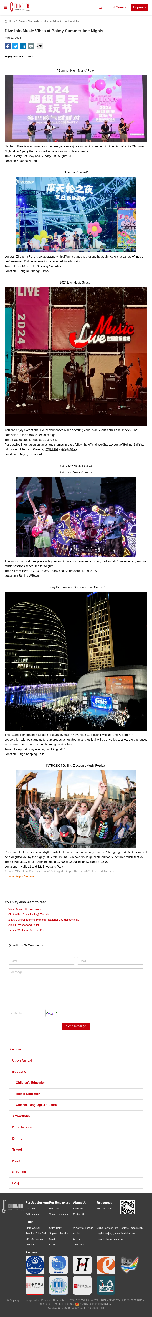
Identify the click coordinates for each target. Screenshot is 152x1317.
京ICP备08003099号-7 (61, 1304)
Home (12, 21)
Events (22, 21)
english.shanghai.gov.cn (110, 1239)
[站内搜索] (100, 7)
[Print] (31, 46)
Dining (17, 1138)
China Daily (55, 1228)
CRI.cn (76, 1239)
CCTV (52, 1244)
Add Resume (32, 1214)
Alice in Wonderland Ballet (23, 924)
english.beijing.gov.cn (108, 1233)
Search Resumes (58, 1214)
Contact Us (79, 1214)
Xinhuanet (78, 1244)
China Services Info (107, 1228)
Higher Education (28, 1093)
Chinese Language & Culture (36, 1105)
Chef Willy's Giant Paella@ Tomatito (29, 914)
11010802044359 (102, 1304)
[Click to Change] (52, 1012)
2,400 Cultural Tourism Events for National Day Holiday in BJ (43, 919)
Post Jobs (54, 1208)
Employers (139, 7)
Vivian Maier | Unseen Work (24, 909)
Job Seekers (118, 7)
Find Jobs (31, 1208)
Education (20, 1072)
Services (19, 1172)
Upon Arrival (22, 1060)
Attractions (21, 1116)
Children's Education (31, 1082)
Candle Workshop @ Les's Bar (26, 930)
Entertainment (23, 1127)
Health (17, 1161)
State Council (33, 1228)
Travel (17, 1149)
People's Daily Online (37, 1233)
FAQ (15, 1183)
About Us (78, 1208)
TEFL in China (104, 1208)
